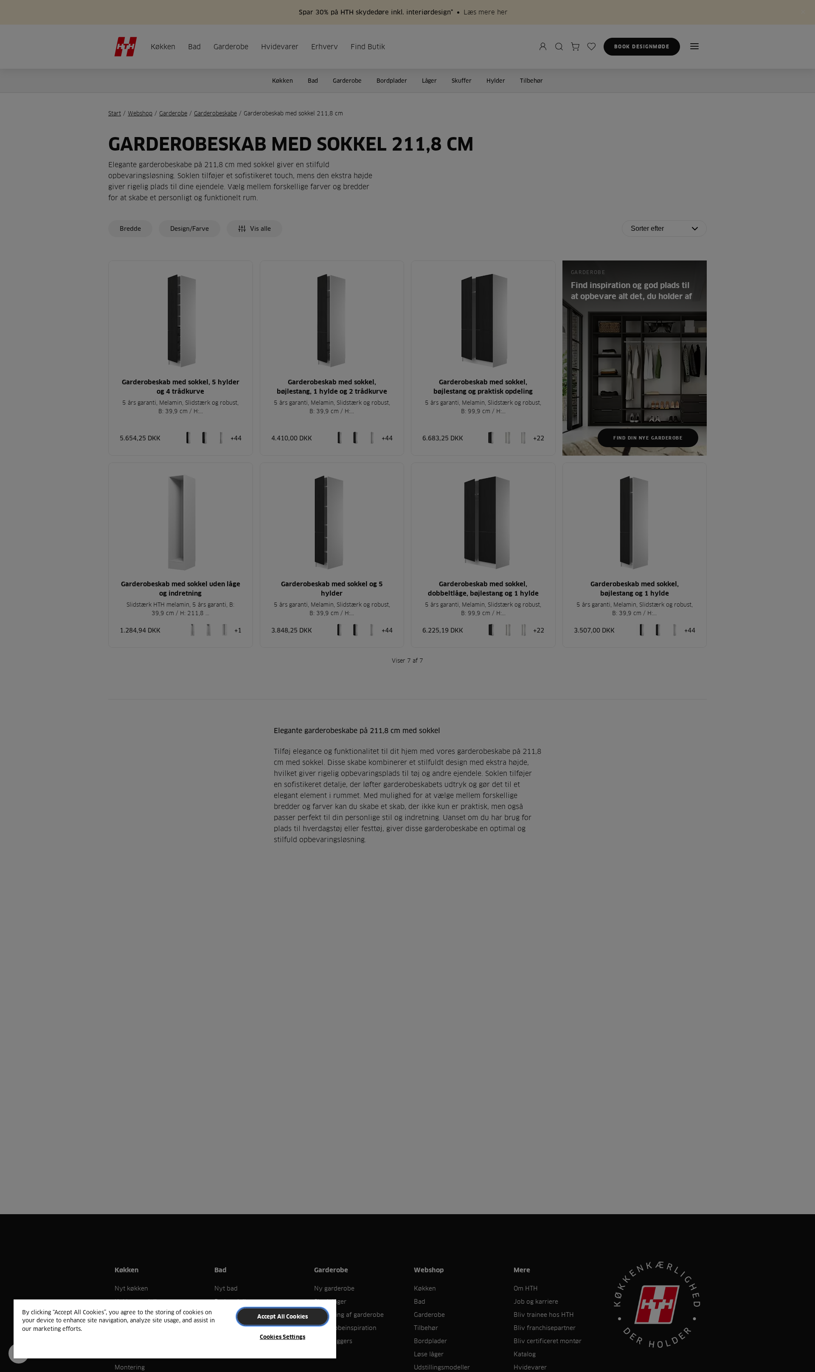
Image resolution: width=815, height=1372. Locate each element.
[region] (175, 1328)
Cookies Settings (282, 1336)
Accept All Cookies (282, 1316)
